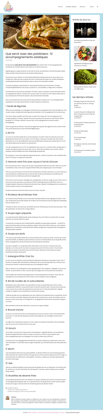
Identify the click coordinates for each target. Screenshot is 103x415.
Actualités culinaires (71, 6)
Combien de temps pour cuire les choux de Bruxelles (21, 391)
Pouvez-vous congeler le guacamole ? (17, 389)
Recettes (82, 6)
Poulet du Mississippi (81, 131)
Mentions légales (54, 412)
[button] (97, 6)
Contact (62, 412)
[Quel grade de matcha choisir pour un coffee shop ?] (85, 83)
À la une (60, 6)
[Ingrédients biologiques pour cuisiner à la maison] (85, 60)
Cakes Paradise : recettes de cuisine (38, 412)
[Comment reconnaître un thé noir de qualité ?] (85, 37)
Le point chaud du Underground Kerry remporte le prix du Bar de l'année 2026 (84, 114)
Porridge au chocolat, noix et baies (85, 144)
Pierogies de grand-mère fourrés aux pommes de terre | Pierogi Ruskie (84, 103)
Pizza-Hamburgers (80, 137)
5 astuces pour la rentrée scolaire (84, 150)
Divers (92, 6)
